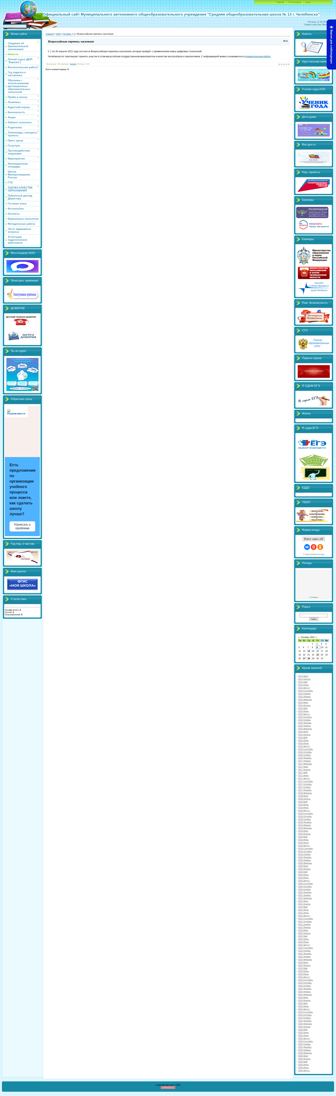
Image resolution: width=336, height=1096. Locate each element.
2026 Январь (304, 1050)
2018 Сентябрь (305, 813)
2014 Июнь (303, 685)
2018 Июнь (303, 804)
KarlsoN (73, 64)
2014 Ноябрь (304, 693)
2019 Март (303, 831)
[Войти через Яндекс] (314, 547)
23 (318, 655)
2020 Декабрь (305, 892)
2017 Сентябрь (305, 781)
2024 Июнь (303, 1006)
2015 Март (303, 702)
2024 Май (302, 1003)
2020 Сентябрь (305, 883)
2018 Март (303, 796)
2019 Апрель (304, 834)
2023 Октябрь (305, 983)
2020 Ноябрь (304, 889)
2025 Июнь (303, 1032)
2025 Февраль (305, 1024)
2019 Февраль (305, 828)
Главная (280, 2)
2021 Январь (304, 895)
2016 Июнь (303, 740)
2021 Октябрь (305, 921)
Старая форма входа (313, 554)
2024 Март (303, 997)
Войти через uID (313, 538)
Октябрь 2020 (307, 637)
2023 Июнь (303, 971)
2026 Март (303, 1056)
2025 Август (304, 1038)
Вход (307, 2)
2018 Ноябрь (304, 819)
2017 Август (304, 778)
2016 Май (302, 737)
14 (309, 651)
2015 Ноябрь (304, 720)
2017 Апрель (304, 769)
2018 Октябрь (305, 816)
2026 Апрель (304, 1059)
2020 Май (302, 872)
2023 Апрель (304, 965)
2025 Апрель (304, 1027)
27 (304, 658)
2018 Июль (303, 807)
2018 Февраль (305, 793)
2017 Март (303, 767)
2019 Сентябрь (305, 848)
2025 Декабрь (305, 1047)
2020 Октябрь (305, 886)
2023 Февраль (305, 959)
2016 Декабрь (305, 758)
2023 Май (302, 968)
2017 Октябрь (305, 784)
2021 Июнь (303, 910)
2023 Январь (304, 956)
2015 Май (302, 708)
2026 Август (304, 1070)
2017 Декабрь (305, 790)
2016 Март (303, 731)
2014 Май (302, 682)
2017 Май (302, 772)
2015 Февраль (305, 699)
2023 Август (304, 977)
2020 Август (304, 880)
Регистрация (295, 2)
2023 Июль (303, 974)
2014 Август (304, 688)
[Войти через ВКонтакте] (307, 547)
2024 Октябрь (305, 1015)
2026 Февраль (305, 1053)
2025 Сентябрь (305, 1041)
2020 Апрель (304, 869)
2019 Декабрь (305, 857)
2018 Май (302, 802)
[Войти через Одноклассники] (320, 547)
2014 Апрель (304, 679)
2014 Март (303, 676)
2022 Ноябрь (304, 951)
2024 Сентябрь (305, 1012)
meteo (313, 597)
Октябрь (67, 34)
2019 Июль (303, 842)
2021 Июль (303, 913)
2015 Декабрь (305, 723)
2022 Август (304, 945)
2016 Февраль (305, 729)
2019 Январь (304, 825)
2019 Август (304, 845)
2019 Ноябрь (304, 854)
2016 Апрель (304, 734)
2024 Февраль (305, 994)
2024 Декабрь (305, 1021)
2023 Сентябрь (305, 980)
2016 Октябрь (305, 752)
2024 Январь (304, 991)
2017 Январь (304, 761)
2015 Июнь (303, 711)
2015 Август (304, 714)
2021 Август (304, 916)
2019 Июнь (303, 840)
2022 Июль (303, 942)
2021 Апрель (304, 904)
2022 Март (303, 930)
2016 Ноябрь (304, 755)
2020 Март (303, 866)
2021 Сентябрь (305, 918)
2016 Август (304, 746)
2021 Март (303, 901)
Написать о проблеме (22, 526)
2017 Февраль (305, 764)
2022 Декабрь (305, 953)
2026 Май (302, 1062)
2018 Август (304, 810)
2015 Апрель (304, 705)
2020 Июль (303, 878)
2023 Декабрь (305, 989)
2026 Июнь (303, 1064)
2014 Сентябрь (305, 691)
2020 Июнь (303, 875)
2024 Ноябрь (304, 1018)
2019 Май (302, 837)
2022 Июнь (303, 939)
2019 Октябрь (305, 851)
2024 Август (304, 1009)
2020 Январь (304, 860)
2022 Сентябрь (305, 948)
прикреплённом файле (258, 56)
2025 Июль (303, 1035)
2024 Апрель (304, 1000)
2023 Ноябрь (304, 986)
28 (309, 658)
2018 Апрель (304, 799)
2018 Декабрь (305, 822)
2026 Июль (303, 1067)
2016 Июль (303, 743)
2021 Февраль (305, 898)
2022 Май (302, 936)
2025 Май (302, 1029)
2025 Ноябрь (304, 1044)
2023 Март (303, 962)
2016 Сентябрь (305, 749)
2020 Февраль (305, 863)
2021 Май (302, 907)
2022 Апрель (304, 933)
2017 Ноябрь (304, 787)
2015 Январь (304, 696)
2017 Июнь (303, 775)
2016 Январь (304, 726)
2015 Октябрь (305, 717)
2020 (58, 34)
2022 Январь (304, 927)
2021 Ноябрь (304, 924)
